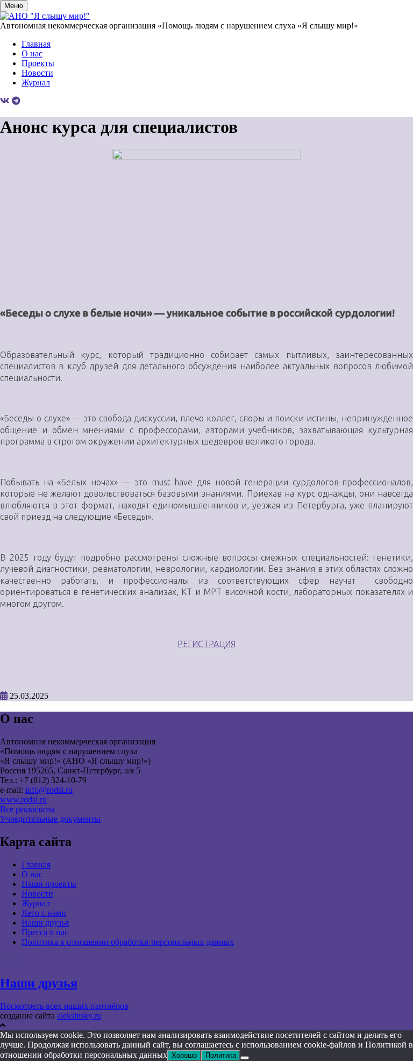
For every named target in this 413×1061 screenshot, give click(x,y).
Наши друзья (45, 922)
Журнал (36, 82)
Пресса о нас (45, 932)
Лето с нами (44, 912)
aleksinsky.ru (79, 1015)
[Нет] (244, 1057)
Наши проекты (49, 883)
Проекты (38, 63)
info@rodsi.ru (49, 789)
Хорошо (184, 1055)
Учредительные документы (50, 818)
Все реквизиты (27, 809)
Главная (36, 43)
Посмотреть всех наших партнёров (64, 1005)
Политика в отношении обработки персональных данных (128, 942)
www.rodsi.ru (23, 799)
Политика (220, 1055)
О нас (32, 53)
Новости (37, 72)
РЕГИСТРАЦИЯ (206, 644)
